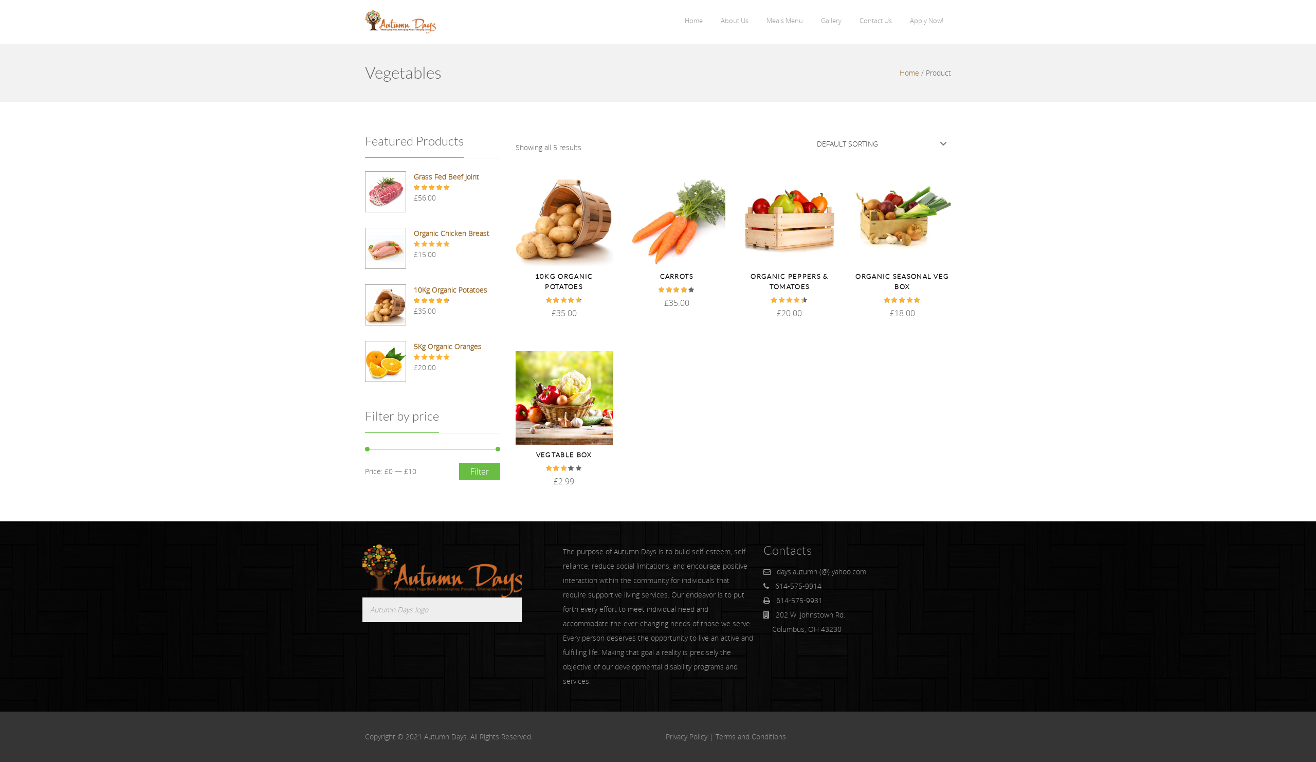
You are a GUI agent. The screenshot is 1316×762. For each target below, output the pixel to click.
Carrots (677, 276)
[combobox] (881, 143)
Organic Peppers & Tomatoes (789, 282)
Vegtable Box (564, 455)
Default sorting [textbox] (847, 144)
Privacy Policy (686, 736)
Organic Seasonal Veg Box (902, 282)
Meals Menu (784, 20)
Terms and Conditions (751, 736)
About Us (734, 20)
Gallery (831, 20)
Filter (479, 471)
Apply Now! (926, 20)
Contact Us (876, 20)
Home (694, 20)
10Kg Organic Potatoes (564, 282)
